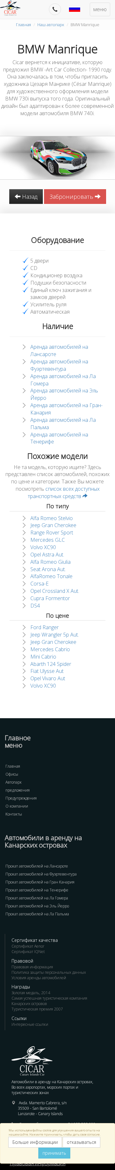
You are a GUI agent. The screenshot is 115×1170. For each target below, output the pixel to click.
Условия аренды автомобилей (39, 977)
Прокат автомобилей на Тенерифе (36, 890)
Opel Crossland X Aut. (54, 590)
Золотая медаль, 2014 (31, 992)
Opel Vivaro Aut (47, 678)
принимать (54, 1153)
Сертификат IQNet (28, 951)
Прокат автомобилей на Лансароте (36, 866)
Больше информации (35, 1142)
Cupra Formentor (50, 598)
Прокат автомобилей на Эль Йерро (37, 906)
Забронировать (72, 196)
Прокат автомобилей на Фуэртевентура (41, 874)
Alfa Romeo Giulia (50, 561)
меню (100, 9)
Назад (28, 196)
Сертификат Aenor (28, 946)
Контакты (13, 814)
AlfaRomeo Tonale (51, 576)
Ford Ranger (44, 627)
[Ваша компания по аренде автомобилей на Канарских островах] (13, 8)
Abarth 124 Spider (50, 663)
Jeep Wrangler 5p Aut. (54, 634)
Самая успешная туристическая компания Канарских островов (49, 1000)
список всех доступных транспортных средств (64, 492)
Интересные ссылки (30, 1024)
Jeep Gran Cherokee (53, 525)
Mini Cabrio (43, 656)
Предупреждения (21, 798)
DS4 (35, 605)
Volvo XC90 (43, 547)
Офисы (11, 774)
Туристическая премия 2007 (37, 1009)
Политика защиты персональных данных (49, 972)
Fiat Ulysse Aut (47, 670)
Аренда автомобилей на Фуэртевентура (59, 365)
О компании (16, 806)
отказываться (81, 1142)
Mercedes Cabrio (50, 649)
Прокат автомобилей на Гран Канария (39, 882)
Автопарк (13, 782)
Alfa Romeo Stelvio (51, 518)
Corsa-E (39, 583)
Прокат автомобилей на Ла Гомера (36, 898)
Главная (23, 24)
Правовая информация (32, 967)
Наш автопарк (50, 24)
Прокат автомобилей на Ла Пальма (37, 914)
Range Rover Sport (51, 532)
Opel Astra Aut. (47, 554)
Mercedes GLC (47, 539)
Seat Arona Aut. (48, 569)
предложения (17, 790)
